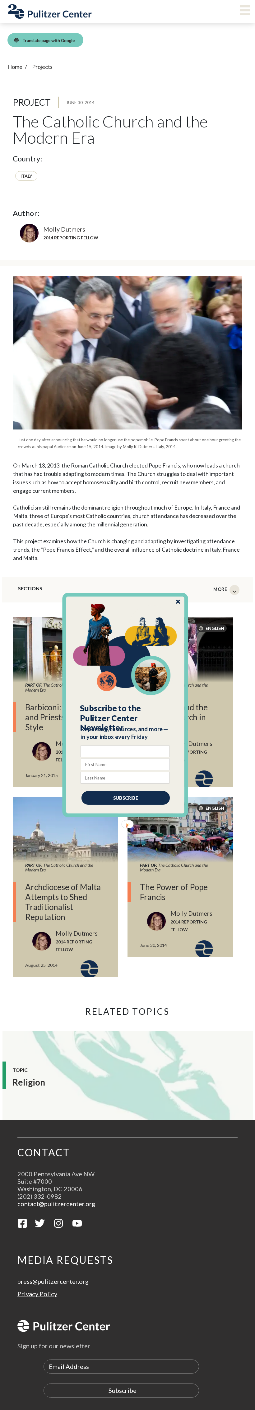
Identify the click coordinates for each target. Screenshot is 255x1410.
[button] (125, 718)
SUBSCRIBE (125, 798)
